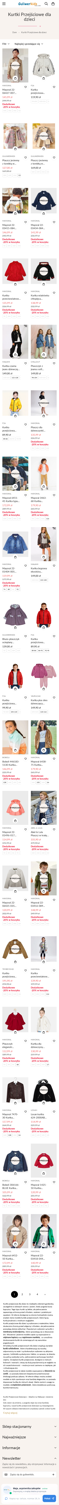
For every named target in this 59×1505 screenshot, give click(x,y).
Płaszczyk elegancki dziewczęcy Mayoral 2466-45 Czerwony (10, 1045)
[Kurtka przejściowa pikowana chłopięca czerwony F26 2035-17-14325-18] (44, 615)
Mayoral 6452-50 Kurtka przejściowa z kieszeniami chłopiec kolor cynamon (10, 1257)
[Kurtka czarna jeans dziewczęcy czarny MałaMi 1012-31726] (15, 342)
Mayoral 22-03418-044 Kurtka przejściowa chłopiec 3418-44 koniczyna (39, 1257)
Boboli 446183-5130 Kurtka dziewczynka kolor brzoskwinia (10, 763)
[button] (53, 3)
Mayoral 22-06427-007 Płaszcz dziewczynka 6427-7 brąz (9, 91)
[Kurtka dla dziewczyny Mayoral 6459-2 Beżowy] (44, 1019)
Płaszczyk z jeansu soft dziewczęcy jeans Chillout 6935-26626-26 (40, 368)
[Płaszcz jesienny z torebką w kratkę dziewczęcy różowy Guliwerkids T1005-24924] (15, 136)
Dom (14, 32)
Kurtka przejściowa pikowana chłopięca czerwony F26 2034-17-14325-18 (9, 702)
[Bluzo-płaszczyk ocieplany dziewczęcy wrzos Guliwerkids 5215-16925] (15, 615)
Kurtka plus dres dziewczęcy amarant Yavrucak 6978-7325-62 (39, 702)
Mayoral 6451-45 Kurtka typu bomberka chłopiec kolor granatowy (10, 499)
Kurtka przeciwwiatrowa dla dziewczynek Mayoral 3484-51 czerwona (11, 297)
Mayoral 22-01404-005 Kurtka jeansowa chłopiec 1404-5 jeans (11, 570)
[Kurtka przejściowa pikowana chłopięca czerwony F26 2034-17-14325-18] (15, 676)
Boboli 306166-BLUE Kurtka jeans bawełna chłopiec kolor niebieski (10, 1186)
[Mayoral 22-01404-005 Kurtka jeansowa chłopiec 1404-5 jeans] (15, 544)
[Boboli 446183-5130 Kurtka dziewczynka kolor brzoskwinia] (15, 737)
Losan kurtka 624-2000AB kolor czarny (38, 1116)
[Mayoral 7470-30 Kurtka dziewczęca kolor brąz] (15, 1090)
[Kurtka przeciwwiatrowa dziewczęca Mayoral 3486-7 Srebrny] (44, 949)
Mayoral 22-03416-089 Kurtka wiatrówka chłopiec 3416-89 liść (40, 904)
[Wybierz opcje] (15, 78)
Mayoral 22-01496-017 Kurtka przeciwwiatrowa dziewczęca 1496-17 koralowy (11, 834)
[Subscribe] (53, 1474)
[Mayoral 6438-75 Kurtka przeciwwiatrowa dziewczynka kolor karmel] (44, 737)
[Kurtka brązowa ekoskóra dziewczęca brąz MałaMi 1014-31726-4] (44, 544)
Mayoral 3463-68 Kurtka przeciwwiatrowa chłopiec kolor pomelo (39, 499)
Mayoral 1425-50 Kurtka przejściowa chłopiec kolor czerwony (39, 1186)
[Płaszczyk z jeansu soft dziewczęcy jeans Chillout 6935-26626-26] (44, 342)
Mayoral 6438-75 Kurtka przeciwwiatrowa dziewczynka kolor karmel (39, 763)
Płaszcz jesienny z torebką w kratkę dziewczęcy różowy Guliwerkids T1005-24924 (10, 162)
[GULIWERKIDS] (29, 4)
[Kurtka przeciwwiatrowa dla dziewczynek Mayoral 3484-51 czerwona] (15, 271)
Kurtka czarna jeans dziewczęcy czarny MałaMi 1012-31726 (11, 368)
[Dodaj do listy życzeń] (25, 87)
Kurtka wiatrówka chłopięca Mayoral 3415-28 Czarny (40, 297)
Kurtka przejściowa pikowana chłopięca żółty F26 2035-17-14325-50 (10, 429)
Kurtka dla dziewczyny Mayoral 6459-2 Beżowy (39, 1045)
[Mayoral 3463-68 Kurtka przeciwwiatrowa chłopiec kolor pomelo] (44, 473)
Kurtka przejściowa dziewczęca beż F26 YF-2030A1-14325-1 (40, 91)
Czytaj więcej (10, 1412)
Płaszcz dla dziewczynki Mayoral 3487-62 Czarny (39, 429)
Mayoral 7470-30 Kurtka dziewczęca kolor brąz (11, 1116)
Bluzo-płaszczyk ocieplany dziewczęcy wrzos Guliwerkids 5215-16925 (10, 641)
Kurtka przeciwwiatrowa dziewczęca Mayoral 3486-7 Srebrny (39, 975)
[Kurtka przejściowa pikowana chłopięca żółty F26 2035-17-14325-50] (15, 403)
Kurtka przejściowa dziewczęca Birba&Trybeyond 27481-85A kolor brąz (11, 975)
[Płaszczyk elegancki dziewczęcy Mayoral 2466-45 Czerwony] (15, 1019)
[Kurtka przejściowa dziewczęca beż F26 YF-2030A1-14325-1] (44, 65)
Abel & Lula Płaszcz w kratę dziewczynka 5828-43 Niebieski (39, 834)
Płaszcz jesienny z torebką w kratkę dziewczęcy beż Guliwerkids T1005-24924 (39, 162)
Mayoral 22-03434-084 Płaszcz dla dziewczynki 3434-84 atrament (37, 226)
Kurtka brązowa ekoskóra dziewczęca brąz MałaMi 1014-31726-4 (39, 570)
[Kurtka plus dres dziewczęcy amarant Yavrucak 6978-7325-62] (44, 676)
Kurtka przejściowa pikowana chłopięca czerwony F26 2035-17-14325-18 (38, 641)
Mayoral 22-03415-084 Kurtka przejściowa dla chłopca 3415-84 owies (11, 226)
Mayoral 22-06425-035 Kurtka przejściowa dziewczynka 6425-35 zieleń (10, 904)
